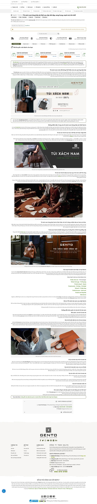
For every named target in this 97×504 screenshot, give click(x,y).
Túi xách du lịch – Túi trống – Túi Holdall (77, 286)
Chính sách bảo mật (41, 448)
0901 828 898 (66, 460)
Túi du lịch (50, 488)
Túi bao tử (60, 488)
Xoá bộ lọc (14, 17)
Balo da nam (83, 294)
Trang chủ (15, 7)
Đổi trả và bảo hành (41, 450)
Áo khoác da (62, 44)
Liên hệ (55, 7)
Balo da (45, 488)
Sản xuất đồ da (14, 455)
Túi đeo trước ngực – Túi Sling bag (78, 282)
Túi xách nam (16, 44)
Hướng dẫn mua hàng (41, 455)
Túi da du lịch (36, 11)
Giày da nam (72, 44)
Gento (65, 63)
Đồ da (22, 7)
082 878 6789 (59, 460)
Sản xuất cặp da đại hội (16, 457)
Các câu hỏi (26, 448)
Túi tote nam (68, 11)
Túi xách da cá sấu (78, 11)
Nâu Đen (45, 17)
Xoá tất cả (27, 25)
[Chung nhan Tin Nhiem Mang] (57, 501)
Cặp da (36, 488)
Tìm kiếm (58, 33)
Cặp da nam (26, 44)
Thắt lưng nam (52, 44)
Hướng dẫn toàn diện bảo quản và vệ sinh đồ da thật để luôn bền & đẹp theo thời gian (39, 397)
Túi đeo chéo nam (47, 11)
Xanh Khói (38, 17)
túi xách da (17, 127)
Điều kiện (30, 56)
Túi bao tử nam (26, 11)
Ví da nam (43, 44)
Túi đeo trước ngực (57, 11)
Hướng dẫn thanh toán (41, 457)
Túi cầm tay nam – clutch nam (79, 290)
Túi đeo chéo (41, 488)
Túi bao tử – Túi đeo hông (80, 288)
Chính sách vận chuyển (41, 453)
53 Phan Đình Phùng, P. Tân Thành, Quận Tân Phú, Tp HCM (67, 459)
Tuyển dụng (26, 453)
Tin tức (25, 450)
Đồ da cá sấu (81, 44)
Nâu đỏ (31, 17)
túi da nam (23, 232)
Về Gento (38, 7)
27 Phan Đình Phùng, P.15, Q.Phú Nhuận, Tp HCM (68, 456)
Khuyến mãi (13, 453)
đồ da (59, 176)
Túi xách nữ (26, 455)
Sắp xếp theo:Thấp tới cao (18, 25)
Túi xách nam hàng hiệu (80, 292)
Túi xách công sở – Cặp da (80, 284)
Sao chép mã (20, 56)
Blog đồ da (47, 7)
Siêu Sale (30, 7)
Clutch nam (16, 11)
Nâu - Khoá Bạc (23, 17)
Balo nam (35, 44)
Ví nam (64, 488)
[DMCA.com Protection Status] (42, 501)
